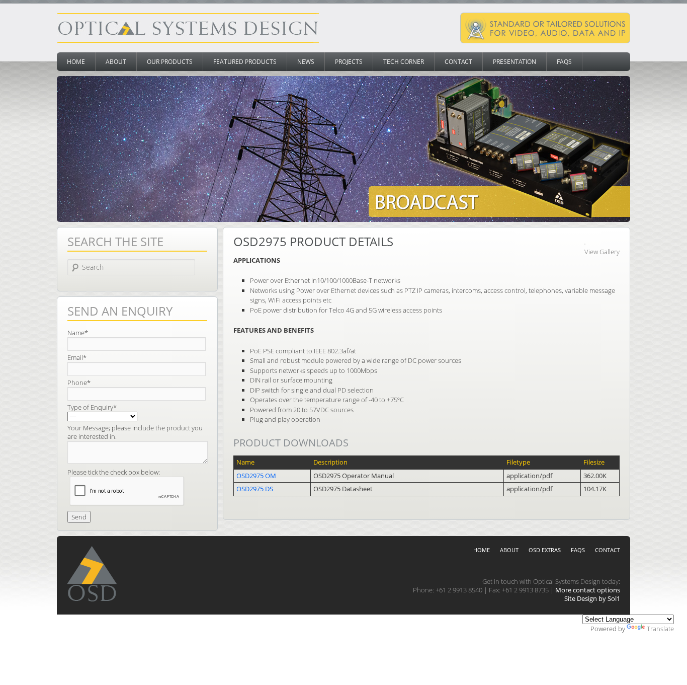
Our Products (170, 61)
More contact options (587, 589)
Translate (660, 628)
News (305, 61)
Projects (349, 61)
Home (76, 61)
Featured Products (245, 61)
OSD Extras (545, 550)
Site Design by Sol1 (592, 598)
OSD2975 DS (254, 488)
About (116, 61)
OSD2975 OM (256, 475)
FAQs (564, 61)
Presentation (514, 61)
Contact (458, 61)
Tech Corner (403, 61)
